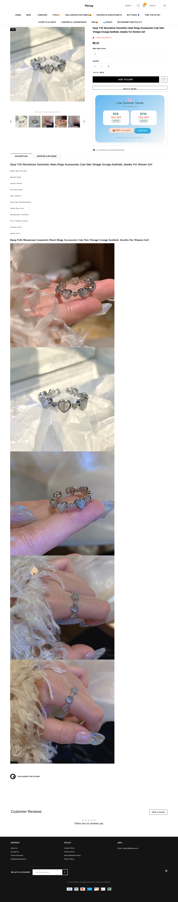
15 (97, 150)
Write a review (158, 812)
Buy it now (129, 88)
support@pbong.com (130, 848)
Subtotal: (96, 72)
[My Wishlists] (137, 5)
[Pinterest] (166, 871)
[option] (47, 64)
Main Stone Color (100, 48)
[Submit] (64, 872)
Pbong (89, 5)
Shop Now (142, 130)
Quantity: (96, 61)
